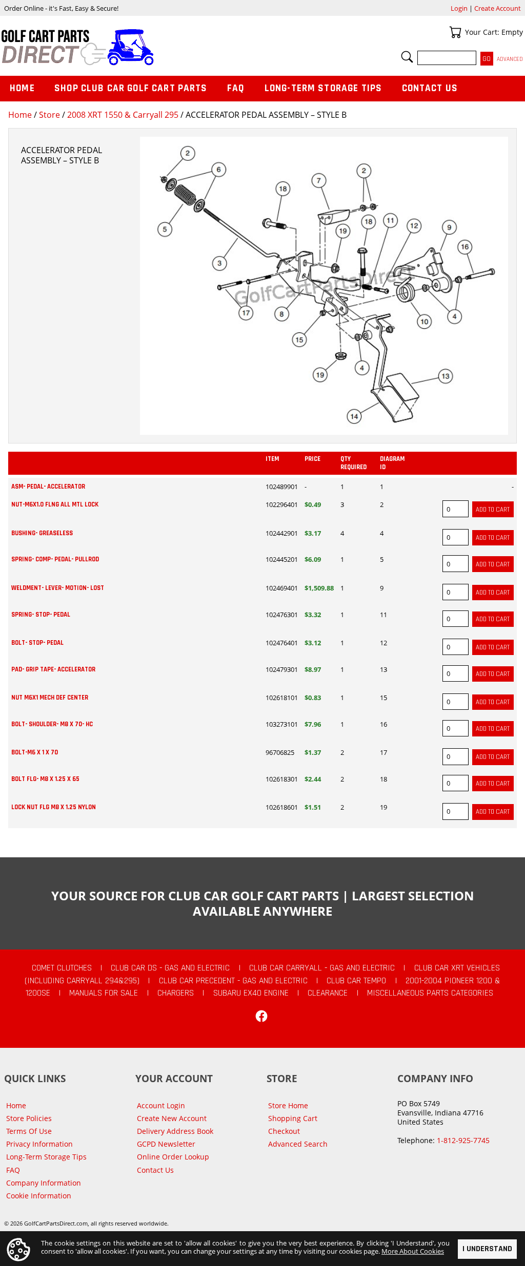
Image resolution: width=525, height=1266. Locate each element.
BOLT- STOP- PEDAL (37, 643)
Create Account (497, 8)
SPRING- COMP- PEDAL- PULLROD (55, 559)
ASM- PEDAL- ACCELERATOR (48, 486)
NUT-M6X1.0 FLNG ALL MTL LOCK (54, 504)
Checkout (284, 1131)
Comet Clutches (62, 968)
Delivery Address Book (175, 1131)
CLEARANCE (328, 993)
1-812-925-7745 (463, 1140)
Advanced (510, 59)
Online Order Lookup (173, 1157)
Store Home (288, 1105)
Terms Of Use (29, 1131)
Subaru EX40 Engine (251, 993)
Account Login (161, 1105)
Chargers (175, 993)
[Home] (131, 47)
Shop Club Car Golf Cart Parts (130, 88)
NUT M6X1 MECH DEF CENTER (49, 697)
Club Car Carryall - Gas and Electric (322, 968)
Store (49, 114)
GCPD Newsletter (166, 1144)
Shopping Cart (292, 1118)
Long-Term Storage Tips (323, 88)
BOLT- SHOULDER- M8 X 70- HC (52, 724)
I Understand (487, 1248)
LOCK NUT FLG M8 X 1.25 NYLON (53, 807)
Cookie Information (38, 1195)
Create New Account (172, 1118)
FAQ (236, 88)
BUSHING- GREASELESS (42, 533)
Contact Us (430, 88)
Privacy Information (39, 1144)
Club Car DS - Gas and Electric (170, 968)
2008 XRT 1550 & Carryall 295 (122, 114)
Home (20, 114)
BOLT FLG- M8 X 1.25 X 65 (45, 779)
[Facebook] (261, 1016)
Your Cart (455, 32)
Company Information (43, 1183)
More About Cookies (412, 1251)
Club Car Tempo (356, 980)
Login (459, 8)
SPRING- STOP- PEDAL (40, 614)
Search (407, 57)
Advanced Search (298, 1144)
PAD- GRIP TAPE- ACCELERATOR (53, 669)
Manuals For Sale (103, 993)
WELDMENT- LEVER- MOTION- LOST (57, 588)
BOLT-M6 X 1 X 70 (34, 752)
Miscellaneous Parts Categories (430, 993)
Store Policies (29, 1118)
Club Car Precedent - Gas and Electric (233, 980)
